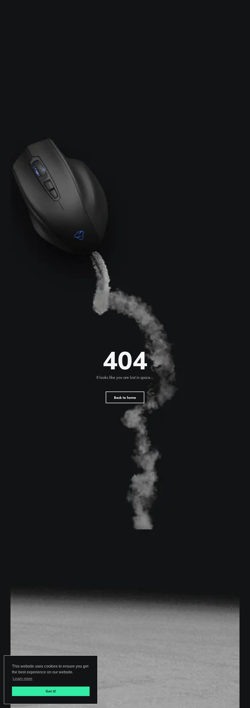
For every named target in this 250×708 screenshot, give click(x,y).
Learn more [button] (22, 679)
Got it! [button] (51, 691)
